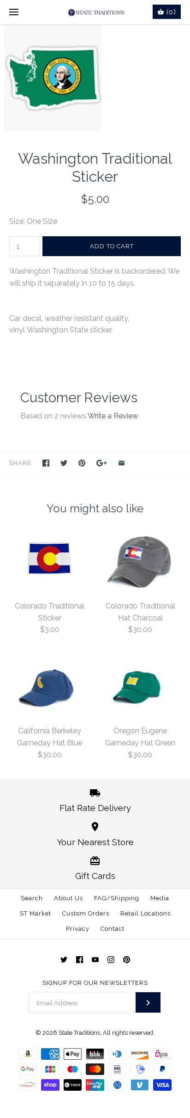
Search (32, 898)
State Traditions (79, 1032)
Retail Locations (145, 913)
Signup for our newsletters (95, 982)
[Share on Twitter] (63, 463)
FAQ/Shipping (116, 898)
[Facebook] (79, 959)
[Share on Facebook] (45, 463)
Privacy (77, 928)
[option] (95, 78)
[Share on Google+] (101, 463)
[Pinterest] (126, 959)
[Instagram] (110, 959)
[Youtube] (95, 959)
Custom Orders (85, 913)
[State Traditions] (95, 12)
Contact (113, 928)
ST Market (35, 913)
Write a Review (113, 416)
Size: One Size (33, 221)
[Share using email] (121, 463)
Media (159, 898)
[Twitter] (63, 959)
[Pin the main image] (81, 463)
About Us (68, 898)
